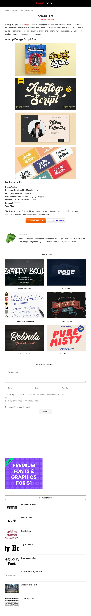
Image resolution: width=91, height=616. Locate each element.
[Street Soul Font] (24, 272)
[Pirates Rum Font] (66, 305)
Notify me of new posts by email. (18, 407)
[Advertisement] (45, 436)
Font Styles (14, 11)
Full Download (57, 221)
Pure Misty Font (66, 354)
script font (28, 25)
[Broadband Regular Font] (12, 574)
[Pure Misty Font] (66, 338)
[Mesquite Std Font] (12, 507)
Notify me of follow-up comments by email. (21, 401)
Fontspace (50, 19)
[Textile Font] (12, 534)
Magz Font (66, 289)
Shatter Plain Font (29, 585)
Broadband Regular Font (32, 571)
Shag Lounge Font (29, 558)
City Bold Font (27, 545)
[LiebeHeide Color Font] (24, 305)
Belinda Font (25, 354)
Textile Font (26, 531)
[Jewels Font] (12, 521)
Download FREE (37, 221)
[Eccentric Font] (12, 601)
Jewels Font (26, 518)
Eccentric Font (27, 598)
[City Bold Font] (12, 547)
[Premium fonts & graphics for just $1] (24, 460)
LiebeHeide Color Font (25, 321)
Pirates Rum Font (66, 321)
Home (7, 11)
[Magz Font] (66, 272)
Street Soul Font (24, 289)
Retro (21, 11)
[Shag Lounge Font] (12, 561)
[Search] (85, 3)
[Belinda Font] (24, 338)
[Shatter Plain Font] (12, 588)
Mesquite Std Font (29, 504)
